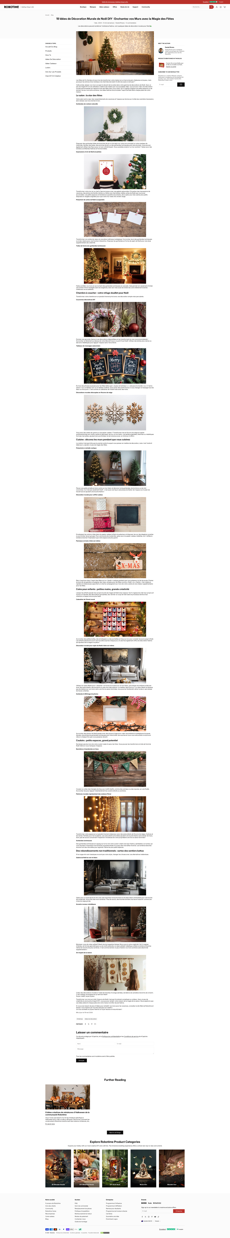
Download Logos (112, 1219)
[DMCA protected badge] (104, 1233)
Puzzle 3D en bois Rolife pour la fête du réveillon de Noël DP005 (174, 63)
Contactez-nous (80, 1219)
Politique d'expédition (82, 1211)
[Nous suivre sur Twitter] (145, 1217)
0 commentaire (131, 23)
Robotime (52, 1232)
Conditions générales (75, 1232)
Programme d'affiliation (114, 1206)
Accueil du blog (51, 47)
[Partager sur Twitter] (88, 1024)
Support (135, 7)
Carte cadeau (49, 1216)
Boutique (83, 7)
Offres (115, 7)
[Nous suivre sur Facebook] (142, 1217)
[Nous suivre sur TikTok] (158, 1217)
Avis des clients (50, 1206)
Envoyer (81, 1060)
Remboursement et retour (83, 1214)
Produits (48, 51)
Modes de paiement (81, 1216)
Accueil (47, 15)
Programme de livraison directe (116, 1211)
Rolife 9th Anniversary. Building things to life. (115, 2)
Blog (52, 15)
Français (157, 1221)
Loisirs (47, 68)
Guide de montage (81, 1221)
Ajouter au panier (171, 66)
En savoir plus (50, 1124)
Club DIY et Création (53, 76)
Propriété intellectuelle (93, 1232)
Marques (93, 7)
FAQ (76, 1203)
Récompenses (50, 1214)
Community (146, 7)
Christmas (80, 1019)
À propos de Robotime (52, 1203)
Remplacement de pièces (83, 1208)
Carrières (109, 1214)
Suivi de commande (81, 1206)
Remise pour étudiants (113, 1208)
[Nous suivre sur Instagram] (149, 1217)
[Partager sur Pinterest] (92, 1024)
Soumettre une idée (112, 1216)
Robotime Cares (50, 1211)
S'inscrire (179, 1211)
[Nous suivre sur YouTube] (155, 1217)
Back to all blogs (115, 1132)
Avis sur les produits (53, 72)
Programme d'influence (114, 1203)
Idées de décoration (53, 59)
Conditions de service (131, 1036)
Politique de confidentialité (111, 1036)
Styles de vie (124, 7)
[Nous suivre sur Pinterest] (152, 1217)
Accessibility (84, 1232)
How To (48, 55)
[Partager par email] (95, 1024)
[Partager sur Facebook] (85, 1024)
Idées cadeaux (104, 7)
